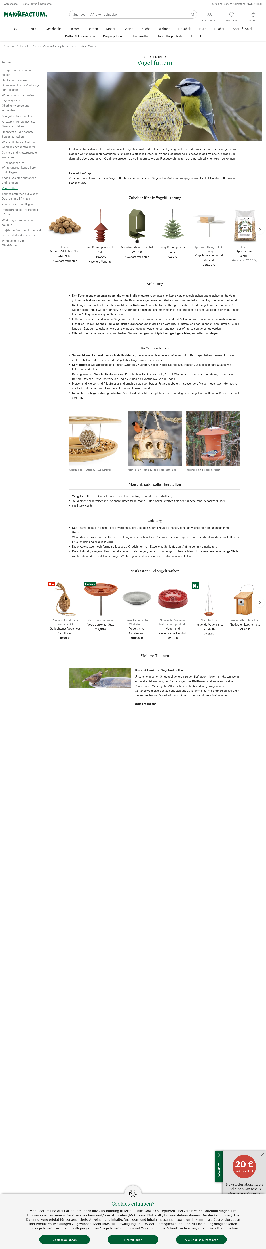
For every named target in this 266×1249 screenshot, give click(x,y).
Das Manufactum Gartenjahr (48, 46)
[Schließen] (262, 1155)
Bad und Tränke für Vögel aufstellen (159, 670)
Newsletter (46, 3)
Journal (24, 46)
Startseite (9, 46)
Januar (73, 46)
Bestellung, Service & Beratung (236, 3)
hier (56, 1228)
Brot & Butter (29, 3)
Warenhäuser (11, 3)
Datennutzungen (217, 1211)
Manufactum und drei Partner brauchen (60, 1211)
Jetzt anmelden (232, 1153)
